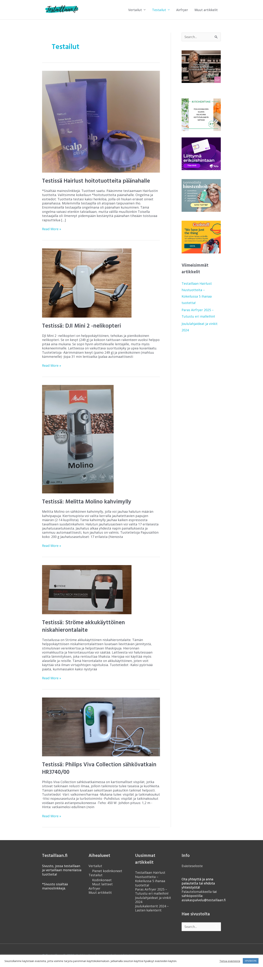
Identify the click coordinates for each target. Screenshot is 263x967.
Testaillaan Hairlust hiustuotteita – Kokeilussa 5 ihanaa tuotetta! (150, 878)
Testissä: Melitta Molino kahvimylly (86, 501)
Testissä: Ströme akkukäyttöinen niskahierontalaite (83, 626)
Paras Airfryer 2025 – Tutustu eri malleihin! (151, 891)
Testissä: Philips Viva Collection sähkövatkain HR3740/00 (99, 768)
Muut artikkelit (206, 10)
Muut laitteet (102, 884)
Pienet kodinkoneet (107, 871)
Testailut (159, 10)
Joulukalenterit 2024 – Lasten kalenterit (152, 908)
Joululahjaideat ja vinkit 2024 (153, 900)
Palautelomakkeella (198, 885)
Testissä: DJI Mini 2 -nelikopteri (81, 326)
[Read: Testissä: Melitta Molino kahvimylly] (78, 439)
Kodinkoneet (102, 880)
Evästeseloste (192, 866)
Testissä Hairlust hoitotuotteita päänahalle (96, 181)
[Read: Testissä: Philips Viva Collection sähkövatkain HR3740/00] (101, 726)
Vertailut (135, 10)
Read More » (51, 229)
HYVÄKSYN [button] (250, 960)
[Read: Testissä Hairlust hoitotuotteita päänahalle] (101, 121)
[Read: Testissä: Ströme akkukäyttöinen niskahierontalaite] (87, 589)
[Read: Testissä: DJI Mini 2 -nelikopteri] (87, 282)
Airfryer (182, 10)
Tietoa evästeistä (229, 961)
